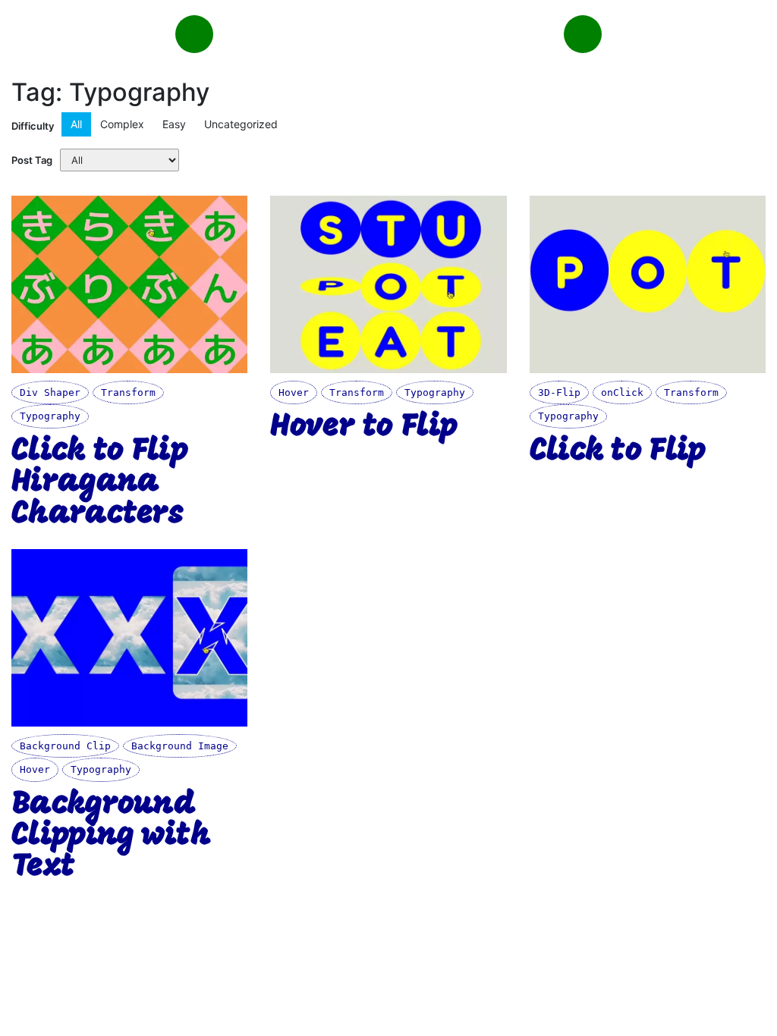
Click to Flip (618, 451)
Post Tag (31, 160)
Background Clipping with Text (110, 837)
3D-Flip (559, 392)
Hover (293, 392)
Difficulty (32, 126)
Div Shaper (50, 392)
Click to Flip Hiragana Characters (99, 483)
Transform (128, 392)
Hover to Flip (363, 427)
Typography (50, 416)
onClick (622, 392)
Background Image (179, 746)
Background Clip (65, 746)
